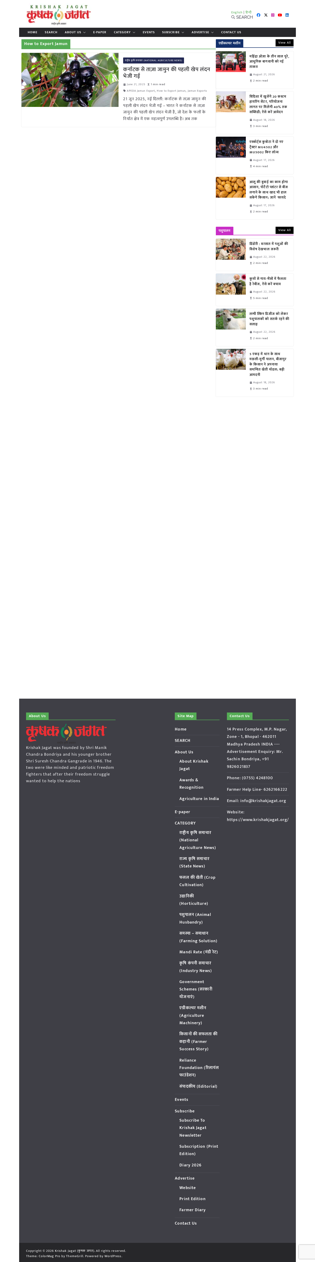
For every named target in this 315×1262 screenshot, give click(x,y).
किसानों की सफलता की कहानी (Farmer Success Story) (198, 1042)
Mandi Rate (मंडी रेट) (198, 952)
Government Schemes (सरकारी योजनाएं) (195, 989)
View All (284, 42)
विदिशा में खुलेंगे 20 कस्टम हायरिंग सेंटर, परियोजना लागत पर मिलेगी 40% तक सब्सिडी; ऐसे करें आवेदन (269, 104)
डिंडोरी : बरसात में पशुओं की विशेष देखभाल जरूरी (269, 247)
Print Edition (192, 1199)
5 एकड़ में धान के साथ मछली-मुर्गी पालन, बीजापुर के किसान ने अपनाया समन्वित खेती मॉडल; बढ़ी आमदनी (268, 365)
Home (32, 32)
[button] (83, 32)
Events (149, 32)
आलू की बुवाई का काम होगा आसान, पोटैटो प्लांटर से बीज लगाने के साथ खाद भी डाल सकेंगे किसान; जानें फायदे (269, 190)
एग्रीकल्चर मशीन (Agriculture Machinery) (192, 1016)
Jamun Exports (197, 91)
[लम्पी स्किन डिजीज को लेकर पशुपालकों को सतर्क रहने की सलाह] (231, 327)
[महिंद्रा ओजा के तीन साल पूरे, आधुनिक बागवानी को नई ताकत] (231, 70)
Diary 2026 (190, 1165)
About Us (73, 32)
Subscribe (171, 32)
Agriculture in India (199, 798)
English (237, 12)
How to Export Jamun (171, 91)
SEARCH (51, 32)
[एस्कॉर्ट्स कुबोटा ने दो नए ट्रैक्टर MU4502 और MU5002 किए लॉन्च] (231, 155)
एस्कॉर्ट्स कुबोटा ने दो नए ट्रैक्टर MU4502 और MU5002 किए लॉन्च (267, 147)
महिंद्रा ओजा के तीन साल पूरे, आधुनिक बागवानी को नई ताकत (269, 62)
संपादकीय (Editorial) (198, 1086)
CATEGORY (122, 32)
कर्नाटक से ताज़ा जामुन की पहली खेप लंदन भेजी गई (166, 73)
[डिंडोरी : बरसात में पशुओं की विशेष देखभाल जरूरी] (231, 255)
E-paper (100, 32)
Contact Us (231, 32)
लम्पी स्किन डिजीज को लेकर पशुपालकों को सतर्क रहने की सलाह (270, 319)
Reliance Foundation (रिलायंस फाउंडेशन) (199, 1068)
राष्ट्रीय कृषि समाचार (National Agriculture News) (153, 60)
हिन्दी (249, 12)
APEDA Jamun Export (141, 91)
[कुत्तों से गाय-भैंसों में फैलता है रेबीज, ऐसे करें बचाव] (231, 290)
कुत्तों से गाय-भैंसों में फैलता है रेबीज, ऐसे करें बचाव (268, 281)
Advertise (200, 32)
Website (187, 1187)
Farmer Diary (192, 1210)
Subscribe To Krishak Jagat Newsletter (192, 1128)
